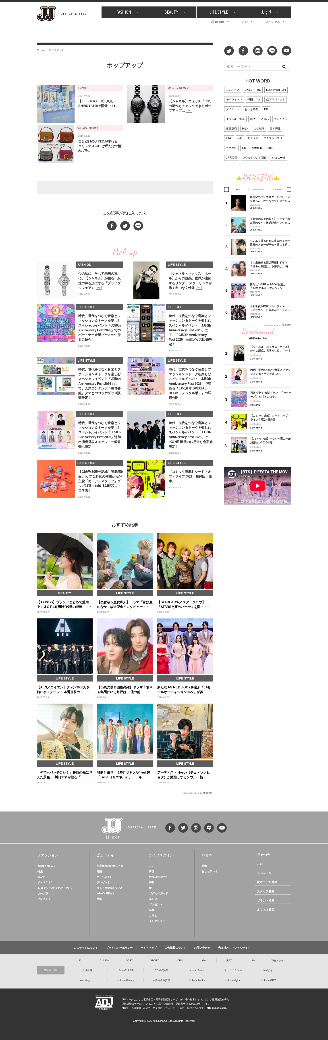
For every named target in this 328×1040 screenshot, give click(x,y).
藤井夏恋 (231, 128)
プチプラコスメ (273, 138)
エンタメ (154, 898)
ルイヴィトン (234, 99)
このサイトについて (86, 947)
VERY (129, 960)
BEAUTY (171, 11)
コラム (153, 915)
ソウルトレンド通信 (255, 157)
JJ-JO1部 (231, 157)
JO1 (266, 109)
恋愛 (151, 910)
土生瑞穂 (259, 128)
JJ (80, 960)
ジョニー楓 (278, 157)
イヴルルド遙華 (235, 118)
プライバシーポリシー (119, 947)
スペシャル (273, 21)
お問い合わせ (202, 947)
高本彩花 (275, 128)
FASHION (123, 11)
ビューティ (105, 855)
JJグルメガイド (158, 893)
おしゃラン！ (210, 871)
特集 (40, 871)
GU (244, 148)
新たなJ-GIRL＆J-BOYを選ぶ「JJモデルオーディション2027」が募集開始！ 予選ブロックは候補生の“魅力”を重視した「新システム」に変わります (269, 286)
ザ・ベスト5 (44, 882)
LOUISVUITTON (276, 89)
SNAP (41, 876)
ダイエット (232, 109)
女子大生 (252, 138)
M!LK (245, 128)
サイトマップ (149, 947)
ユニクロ (231, 148)
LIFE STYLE (219, 11)
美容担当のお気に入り (110, 865)
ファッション (47, 855)
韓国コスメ (254, 99)
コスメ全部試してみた (110, 888)
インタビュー (157, 921)
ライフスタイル (161, 855)
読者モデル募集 (267, 882)
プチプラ (42, 893)
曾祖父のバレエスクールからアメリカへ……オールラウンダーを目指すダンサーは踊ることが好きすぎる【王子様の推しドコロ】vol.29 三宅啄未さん (270, 199)
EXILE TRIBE (253, 89)
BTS (270, 148)
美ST (229, 960)
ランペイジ (281, 118)
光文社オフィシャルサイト (234, 947)
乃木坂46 (257, 148)
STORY (154, 960)
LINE (229, 138)
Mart (204, 960)
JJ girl (266, 11)
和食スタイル (278, 960)
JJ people (217, 21)
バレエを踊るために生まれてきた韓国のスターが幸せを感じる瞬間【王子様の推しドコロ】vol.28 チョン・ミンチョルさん (270, 242)
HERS (179, 960)
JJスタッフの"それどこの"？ (55, 888)
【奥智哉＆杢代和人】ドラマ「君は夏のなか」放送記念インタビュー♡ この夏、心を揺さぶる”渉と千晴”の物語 (270, 220)
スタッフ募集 (265, 891)
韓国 (99, 871)
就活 (252, 118)
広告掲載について (175, 947)
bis (253, 960)
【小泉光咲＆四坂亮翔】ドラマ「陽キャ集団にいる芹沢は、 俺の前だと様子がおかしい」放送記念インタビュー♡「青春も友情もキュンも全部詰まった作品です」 (270, 264)
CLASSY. (105, 960)
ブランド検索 (265, 900)
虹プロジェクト (275, 99)
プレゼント (44, 898)
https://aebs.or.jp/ (217, 1008)
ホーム (40, 50)
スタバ (265, 118)
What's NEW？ (46, 865)
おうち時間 (251, 109)
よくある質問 (265, 909)
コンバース (232, 89)
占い (245, 21)
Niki (239, 138)
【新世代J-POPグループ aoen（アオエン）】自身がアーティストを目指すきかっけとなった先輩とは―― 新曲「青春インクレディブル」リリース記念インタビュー (270, 308)
